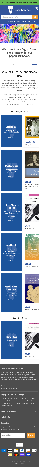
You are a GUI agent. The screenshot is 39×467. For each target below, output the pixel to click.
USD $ (18, 445)
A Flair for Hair (29, 228)
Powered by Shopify (19, 463)
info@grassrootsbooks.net (9, 388)
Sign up (31, 435)
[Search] (35, 17)
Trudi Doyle (34, 64)
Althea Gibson (29, 145)
